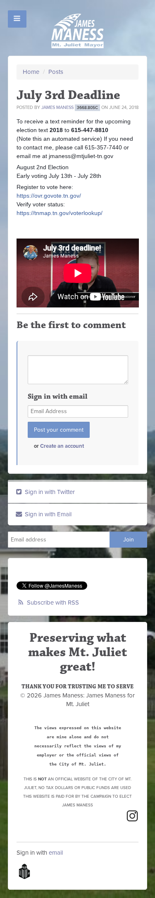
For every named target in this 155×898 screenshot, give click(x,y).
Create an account (62, 446)
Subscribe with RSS (53, 602)
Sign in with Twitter (49, 492)
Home (31, 72)
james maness (57, 107)
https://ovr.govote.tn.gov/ (49, 195)
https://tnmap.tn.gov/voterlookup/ (60, 213)
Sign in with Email (47, 514)
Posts (55, 72)
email (56, 852)
